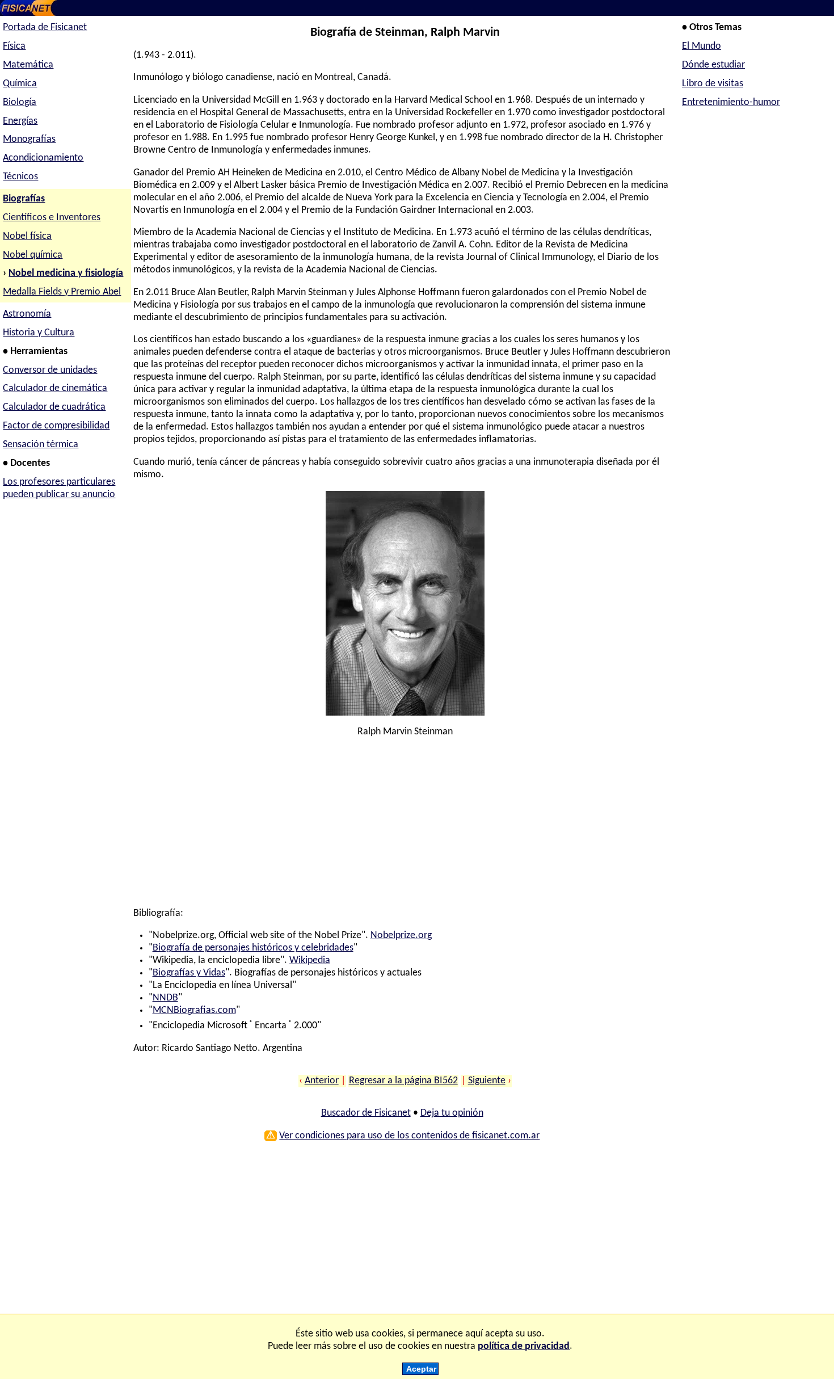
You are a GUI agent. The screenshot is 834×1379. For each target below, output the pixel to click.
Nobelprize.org (401, 935)
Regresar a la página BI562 (403, 1081)
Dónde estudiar (713, 65)
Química (20, 84)
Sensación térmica (40, 444)
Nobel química (32, 255)
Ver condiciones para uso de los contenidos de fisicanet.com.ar (409, 1136)
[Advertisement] (402, 828)
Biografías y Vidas (189, 973)
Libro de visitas (712, 84)
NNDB (165, 998)
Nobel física (27, 236)
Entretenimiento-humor (731, 102)
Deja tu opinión (451, 1113)
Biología (19, 102)
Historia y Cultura (38, 333)
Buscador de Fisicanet (366, 1113)
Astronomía (27, 314)
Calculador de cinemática (55, 388)
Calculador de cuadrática (54, 407)
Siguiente (487, 1081)
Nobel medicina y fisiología (66, 273)
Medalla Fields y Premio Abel (62, 292)
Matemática (28, 65)
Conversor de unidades (50, 370)
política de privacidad (524, 1346)
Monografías (29, 139)
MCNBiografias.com (194, 1010)
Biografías (24, 199)
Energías (20, 121)
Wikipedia (309, 960)
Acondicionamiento (43, 158)
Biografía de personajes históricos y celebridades (253, 948)
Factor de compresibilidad (56, 426)
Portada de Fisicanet (45, 27)
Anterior (322, 1081)
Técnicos (20, 177)
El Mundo (701, 46)
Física (14, 46)
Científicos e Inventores (51, 217)
